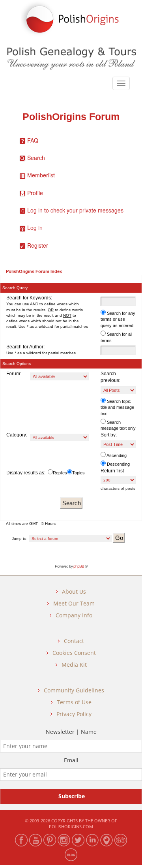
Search (36, 158)
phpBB (78, 566)
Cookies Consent (74, 652)
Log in (35, 227)
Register (37, 245)
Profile (35, 193)
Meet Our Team (74, 603)
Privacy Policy (74, 714)
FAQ (32, 140)
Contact (74, 641)
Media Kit (74, 664)
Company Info (74, 615)
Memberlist (41, 175)
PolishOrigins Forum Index (34, 271)
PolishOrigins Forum (71, 116)
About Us (74, 591)
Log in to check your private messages (75, 210)
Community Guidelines (74, 690)
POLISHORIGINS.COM (71, 826)
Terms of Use (74, 702)
